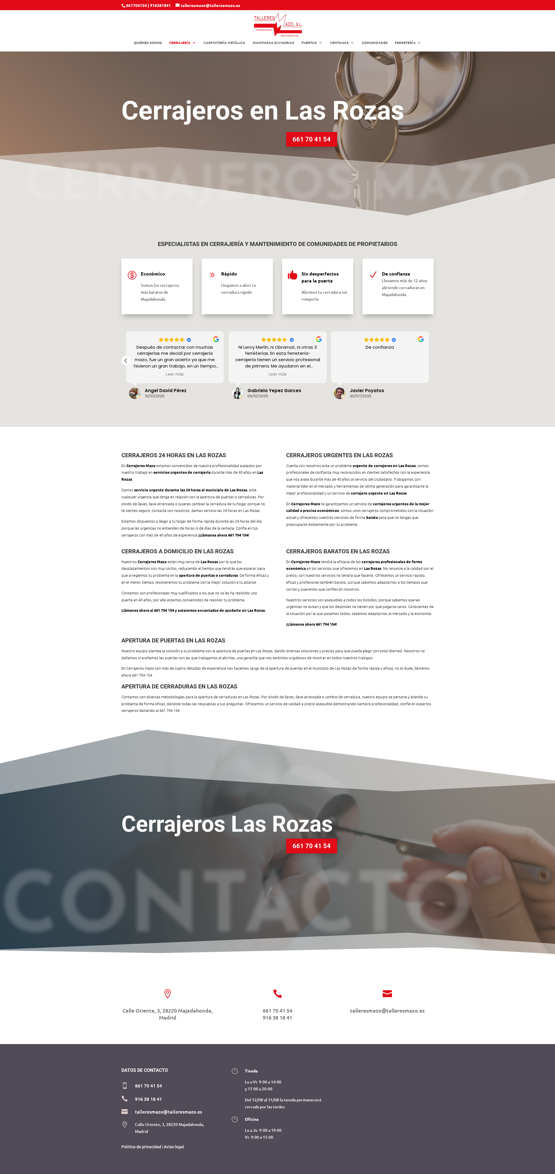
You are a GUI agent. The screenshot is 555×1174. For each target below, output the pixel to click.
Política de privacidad (141, 1146)
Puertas (309, 43)
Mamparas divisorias (273, 43)
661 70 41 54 (312, 139)
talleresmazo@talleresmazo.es (387, 1010)
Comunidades (375, 43)
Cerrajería (179, 43)
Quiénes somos (148, 43)
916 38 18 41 (277, 1017)
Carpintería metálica (224, 43)
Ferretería (405, 43)
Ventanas (339, 43)
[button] (126, 360)
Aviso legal (174, 1146)
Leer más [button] (175, 374)
